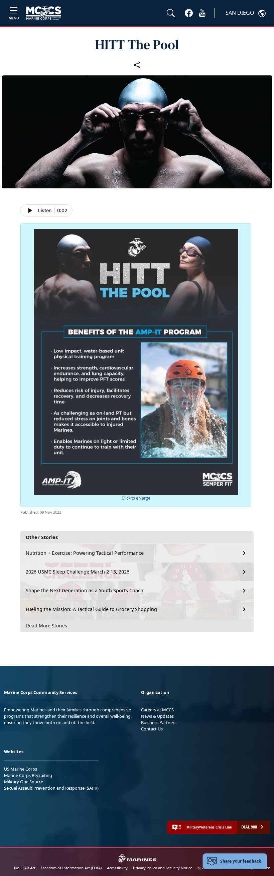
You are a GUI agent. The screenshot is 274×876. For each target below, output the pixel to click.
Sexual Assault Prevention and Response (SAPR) (51, 788)
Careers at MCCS (157, 710)
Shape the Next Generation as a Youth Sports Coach (84, 590)
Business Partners (158, 722)
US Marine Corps (20, 769)
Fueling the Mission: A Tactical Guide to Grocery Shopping (91, 609)
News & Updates (157, 716)
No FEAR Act (24, 867)
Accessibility (117, 867)
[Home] (43, 13)
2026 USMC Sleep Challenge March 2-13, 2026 (77, 571)
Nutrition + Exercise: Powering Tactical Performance (85, 553)
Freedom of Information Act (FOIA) (71, 867)
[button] (189, 12)
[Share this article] (137, 64)
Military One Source (23, 782)
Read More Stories (46, 625)
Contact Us (152, 729)
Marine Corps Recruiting (28, 775)
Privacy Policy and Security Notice (162, 867)
